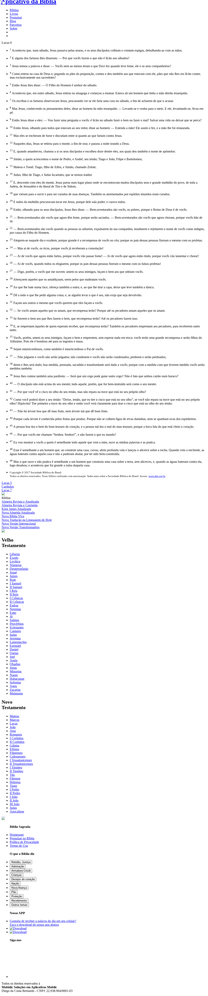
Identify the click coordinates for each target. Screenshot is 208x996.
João (13, 727)
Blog (13, 21)
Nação (15, 883)
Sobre (13, 28)
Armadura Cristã (20, 870)
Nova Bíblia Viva (13, 516)
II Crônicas (17, 601)
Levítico (15, 561)
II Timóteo (16, 771)
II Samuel (16, 587)
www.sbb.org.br (156, 476)
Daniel (14, 649)
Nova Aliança (19, 887)
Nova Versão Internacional (19, 523)
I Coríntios (16, 738)
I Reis (13, 590)
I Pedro (14, 789)
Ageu (13, 686)
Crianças (16, 874)
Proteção (16, 896)
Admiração (17, 866)
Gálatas (14, 745)
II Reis (14, 594)
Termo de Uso (19, 845)
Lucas (13, 723)
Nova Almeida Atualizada (18, 512)
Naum (14, 675)
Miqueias (16, 671)
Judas (13, 808)
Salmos (14, 620)
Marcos (14, 720)
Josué (13, 572)
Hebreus (15, 782)
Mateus (14, 716)
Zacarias (15, 689)
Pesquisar (16, 17)
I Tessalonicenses (21, 760)
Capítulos (8, 486)
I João (13, 797)
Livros (14, 13)
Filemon (15, 778)
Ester (13, 612)
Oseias (14, 653)
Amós (13, 660)
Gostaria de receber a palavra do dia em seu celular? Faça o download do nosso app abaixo (43, 922)
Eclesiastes (17, 627)
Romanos (16, 734)
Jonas (13, 667)
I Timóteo (16, 767)
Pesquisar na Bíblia (22, 838)
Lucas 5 (7, 483)
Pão (13, 892)
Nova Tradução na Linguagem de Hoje (27, 520)
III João (15, 804)
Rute (13, 579)
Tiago (13, 786)
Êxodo (14, 557)
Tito (12, 775)
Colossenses (17, 756)
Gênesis (15, 554)
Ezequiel (15, 645)
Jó (11, 616)
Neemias (15, 609)
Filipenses (16, 753)
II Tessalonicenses (21, 764)
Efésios (14, 749)
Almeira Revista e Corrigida (20, 505)
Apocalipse (17, 811)
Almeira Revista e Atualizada (20, 501)
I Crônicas (16, 598)
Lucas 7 (7, 490)
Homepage (17, 834)
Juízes (13, 576)
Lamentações (18, 642)
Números (16, 565)
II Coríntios (17, 742)
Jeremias (15, 638)
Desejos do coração (23, 879)
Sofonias (15, 682)
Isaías (13, 634)
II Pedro (15, 793)
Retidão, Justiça (20, 862)
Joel (12, 656)
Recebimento (19, 900)
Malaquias (16, 693)
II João (14, 800)
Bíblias (14, 10)
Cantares (15, 631)
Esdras (14, 605)
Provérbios (17, 623)
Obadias (15, 664)
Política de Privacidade (24, 842)
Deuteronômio (19, 568)
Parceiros (16, 24)
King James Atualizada (16, 509)
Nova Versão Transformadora (20, 527)
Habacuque (17, 678)
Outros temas (19, 904)
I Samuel (15, 583)
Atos (13, 731)
